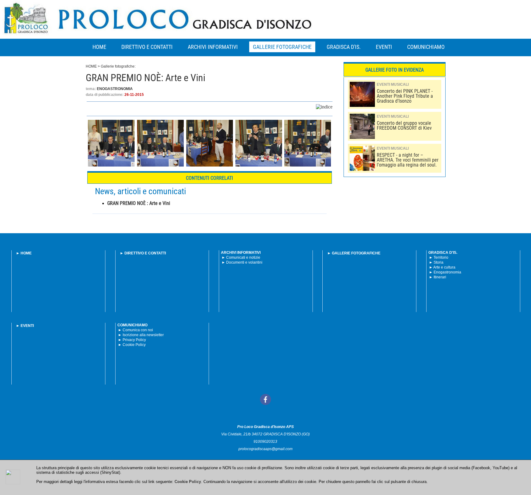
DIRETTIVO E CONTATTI (147, 47)
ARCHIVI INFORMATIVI (213, 47)
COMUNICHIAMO (426, 47)
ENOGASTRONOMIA (115, 89)
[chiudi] (13, 476)
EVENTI (384, 47)
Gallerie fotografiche (118, 66)
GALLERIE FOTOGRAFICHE (282, 47)
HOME (99, 47)
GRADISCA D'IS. (344, 47)
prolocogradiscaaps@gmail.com (265, 449)
